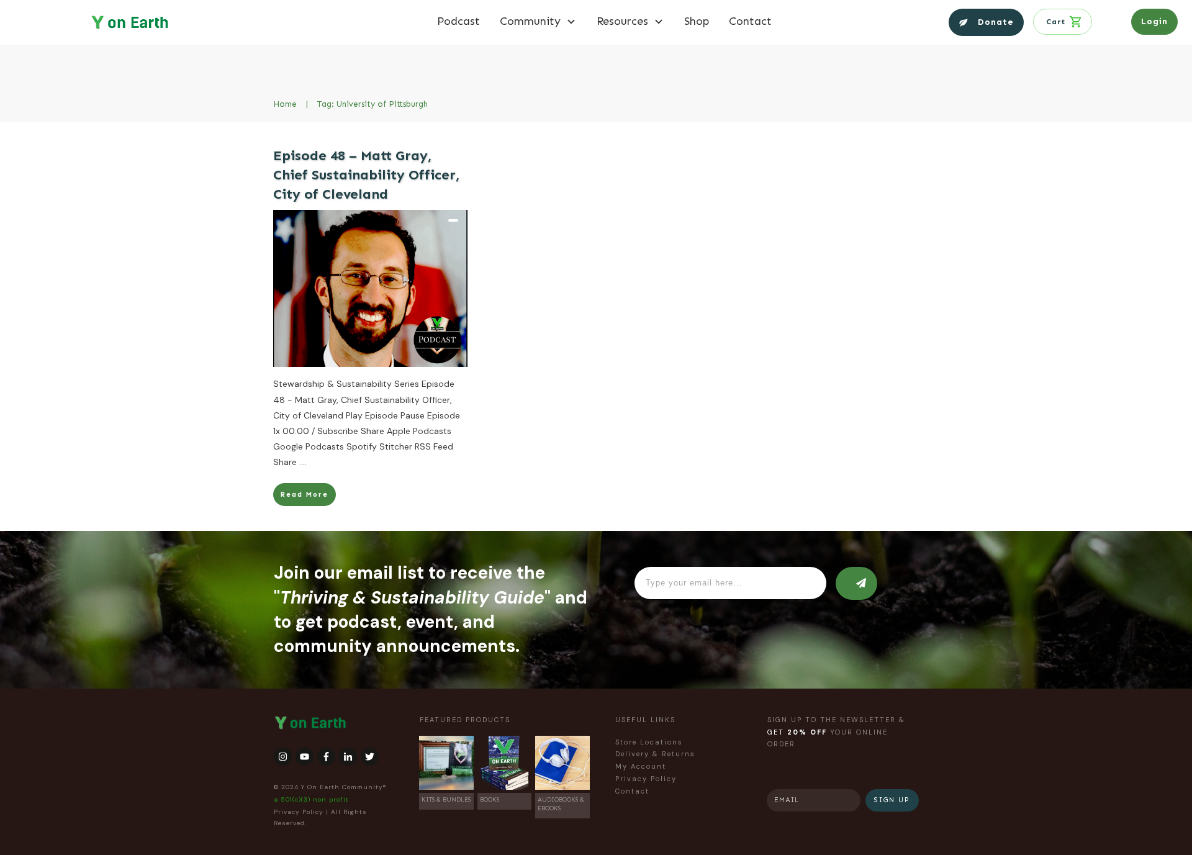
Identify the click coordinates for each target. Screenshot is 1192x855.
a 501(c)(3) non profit (311, 799)
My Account (640, 766)
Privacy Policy (298, 812)
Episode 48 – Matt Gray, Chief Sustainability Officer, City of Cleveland (366, 174)
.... (303, 462)
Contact (632, 791)
